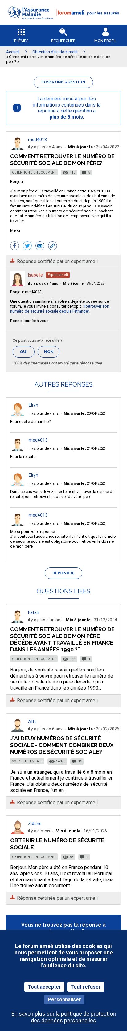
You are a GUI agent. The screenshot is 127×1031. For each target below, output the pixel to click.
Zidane (35, 823)
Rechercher (63, 40)
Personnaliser (64, 999)
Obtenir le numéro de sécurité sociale (57, 843)
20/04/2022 (84, 413)
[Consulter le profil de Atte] (17, 730)
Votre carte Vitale (27, 761)
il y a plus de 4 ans (43, 283)
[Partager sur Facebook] (14, 246)
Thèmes (21, 40)
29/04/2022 (83, 283)
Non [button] (51, 353)
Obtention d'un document (34, 172)
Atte (32, 721)
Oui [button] (27, 351)
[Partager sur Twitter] (27, 246)
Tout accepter (44, 987)
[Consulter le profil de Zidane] (17, 832)
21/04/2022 (84, 449)
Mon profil (105, 40)
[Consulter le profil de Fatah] (17, 621)
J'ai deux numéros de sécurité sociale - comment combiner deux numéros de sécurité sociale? (62, 745)
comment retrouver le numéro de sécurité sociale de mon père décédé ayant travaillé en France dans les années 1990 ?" (62, 639)
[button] (63, 23)
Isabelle (35, 275)
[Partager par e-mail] (39, 246)
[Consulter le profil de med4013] (17, 148)
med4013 (37, 139)
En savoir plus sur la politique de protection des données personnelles (63, 1016)
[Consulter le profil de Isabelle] (17, 284)
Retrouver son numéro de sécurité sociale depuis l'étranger (59, 308)
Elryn (33, 405)
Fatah (33, 612)
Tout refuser (86, 987)
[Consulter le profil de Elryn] (17, 414)
